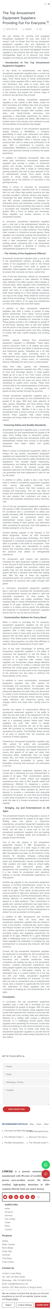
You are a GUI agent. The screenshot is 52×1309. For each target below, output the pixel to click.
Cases (38, 1124)
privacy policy (12, 1299)
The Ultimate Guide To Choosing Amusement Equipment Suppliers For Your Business (14, 1137)
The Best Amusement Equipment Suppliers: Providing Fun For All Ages (14, 1142)
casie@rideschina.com (18, 1284)
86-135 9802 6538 (16, 1277)
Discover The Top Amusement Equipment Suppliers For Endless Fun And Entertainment (39, 1137)
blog (31, 1124)
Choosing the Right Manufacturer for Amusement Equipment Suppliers (19, 1130)
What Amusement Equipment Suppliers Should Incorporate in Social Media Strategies (39, 1131)
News (46, 1124)
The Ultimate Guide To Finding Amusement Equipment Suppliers (39, 1142)
